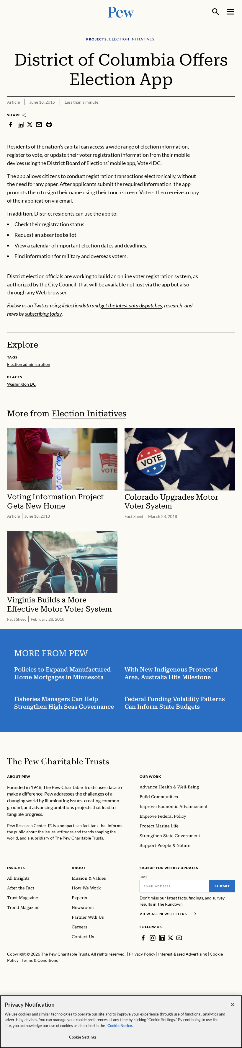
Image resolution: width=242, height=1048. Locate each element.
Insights (16, 868)
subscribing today (43, 313)
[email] (38, 124)
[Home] (58, 761)
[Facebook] (143, 937)
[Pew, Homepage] (121, 12)
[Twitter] (170, 938)
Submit (222, 886)
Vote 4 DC (149, 163)
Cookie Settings (83, 1037)
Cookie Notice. (120, 1025)
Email (144, 876)
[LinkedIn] (162, 937)
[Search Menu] (215, 12)
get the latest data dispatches (131, 305)
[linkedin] (20, 124)
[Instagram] (152, 937)
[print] (49, 124)
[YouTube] (179, 937)
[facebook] (10, 124)
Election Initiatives (89, 413)
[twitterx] (29, 124)
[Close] (232, 1004)
